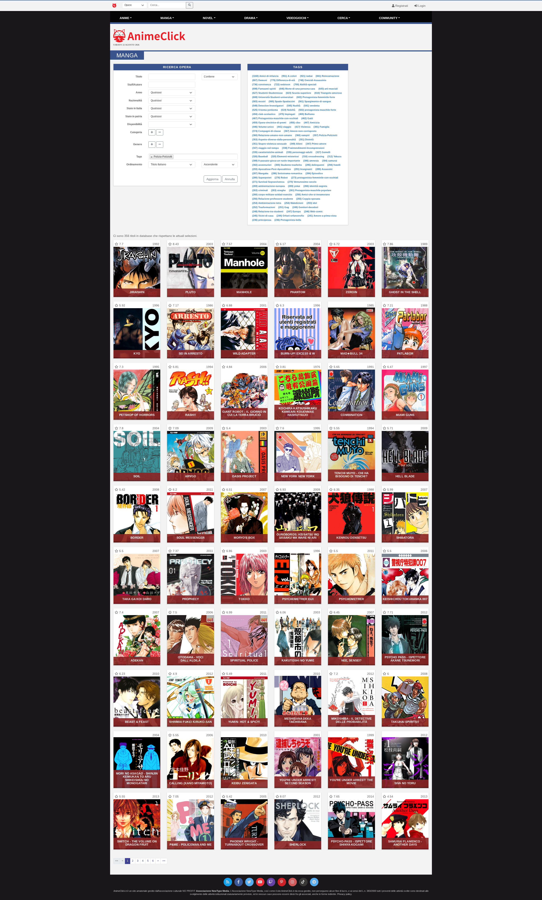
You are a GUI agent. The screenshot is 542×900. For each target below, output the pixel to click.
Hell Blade (405, 476)
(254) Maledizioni (294, 203)
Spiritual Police (244, 660)
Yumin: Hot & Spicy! (244, 721)
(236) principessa (262, 220)
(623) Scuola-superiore (299, 93)
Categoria (136, 132)
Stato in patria (133, 116)
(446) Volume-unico (263, 127)
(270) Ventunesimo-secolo (302, 182)
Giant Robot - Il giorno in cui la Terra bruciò (244, 413)
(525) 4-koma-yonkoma (265, 110)
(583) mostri (259, 101)
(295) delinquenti (315, 165)
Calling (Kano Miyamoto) (190, 783)
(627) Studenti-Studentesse (267, 93)
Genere (137, 144)
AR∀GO (190, 476)
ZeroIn (351, 292)
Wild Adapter (244, 353)
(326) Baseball (260, 156)
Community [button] (388, 18)
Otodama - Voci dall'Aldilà (190, 659)
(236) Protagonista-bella (287, 220)
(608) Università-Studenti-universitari (273, 97)
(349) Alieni (296, 143)
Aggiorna (212, 179)
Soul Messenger (191, 537)
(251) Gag (284, 207)
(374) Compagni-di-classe (266, 131)
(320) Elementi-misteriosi (285, 156)
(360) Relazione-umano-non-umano (272, 135)
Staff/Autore (134, 84)
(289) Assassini (323, 169)
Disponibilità (134, 124)
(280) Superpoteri (262, 177)
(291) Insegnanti (303, 169)
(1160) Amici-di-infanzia (265, 76)
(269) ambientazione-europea (268, 186)
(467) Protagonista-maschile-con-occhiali (275, 118)
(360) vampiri (302, 135)
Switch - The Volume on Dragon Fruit (137, 843)
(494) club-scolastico (264, 114)
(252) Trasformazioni (264, 207)
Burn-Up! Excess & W (298, 353)
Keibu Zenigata (244, 783)
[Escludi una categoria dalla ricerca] (159, 132)
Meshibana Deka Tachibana (297, 720)
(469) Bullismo (307, 114)
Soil (137, 476)
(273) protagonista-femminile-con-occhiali (314, 177)
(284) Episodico (314, 173)
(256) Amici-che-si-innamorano (312, 194)
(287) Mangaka (260, 173)
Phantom (298, 292)
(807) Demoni (260, 80)
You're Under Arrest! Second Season (297, 781)
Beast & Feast (137, 721)
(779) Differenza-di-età (283, 80)
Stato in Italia (134, 108)
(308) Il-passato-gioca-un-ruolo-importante (276, 160)
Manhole (244, 292)
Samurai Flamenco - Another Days (405, 843)
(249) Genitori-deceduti (305, 207)
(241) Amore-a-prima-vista (321, 215)
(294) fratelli (333, 165)
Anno (139, 92)
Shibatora (405, 537)
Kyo (137, 353)
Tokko (244, 599)
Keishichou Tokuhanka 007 (405, 599)
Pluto (190, 292)
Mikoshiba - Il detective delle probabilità (351, 720)
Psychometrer (351, 599)
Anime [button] (124, 18)
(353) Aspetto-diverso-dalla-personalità (274, 139)
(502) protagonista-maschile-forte (317, 110)
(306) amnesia (311, 160)
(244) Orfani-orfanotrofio (291, 215)
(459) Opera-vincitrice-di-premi (269, 122)
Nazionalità (135, 100)
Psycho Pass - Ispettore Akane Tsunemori (405, 659)
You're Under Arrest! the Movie (351, 781)
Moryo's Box (244, 537)
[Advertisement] (324, 37)
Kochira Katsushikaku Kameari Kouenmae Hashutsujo (298, 412)
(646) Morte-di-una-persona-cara (297, 88)
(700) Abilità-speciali (305, 84)
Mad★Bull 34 (351, 353)
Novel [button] (208, 18)
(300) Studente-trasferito (289, 165)
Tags (139, 156)
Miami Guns (405, 415)
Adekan (137, 660)
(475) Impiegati (287, 114)
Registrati (401, 5)
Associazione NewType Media (212, 891)
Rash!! (190, 415)
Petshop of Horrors (137, 415)
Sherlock (297, 844)
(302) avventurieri (262, 165)
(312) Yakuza (334, 156)
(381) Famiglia (321, 127)
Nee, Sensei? (351, 660)
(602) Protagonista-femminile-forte (315, 97)
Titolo (139, 76)
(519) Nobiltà (288, 110)
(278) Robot (281, 177)
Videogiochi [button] (296, 18)
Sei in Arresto (191, 353)
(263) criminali (260, 190)
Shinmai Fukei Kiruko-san (190, 721)
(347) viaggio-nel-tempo (265, 148)
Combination (351, 415)
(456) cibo (295, 122)
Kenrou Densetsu (351, 537)
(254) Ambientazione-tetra (267, 203)
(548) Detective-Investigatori (268, 105)
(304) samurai (329, 160)
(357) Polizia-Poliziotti (325, 135)
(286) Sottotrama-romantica (287, 173)
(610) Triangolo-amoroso (328, 93)
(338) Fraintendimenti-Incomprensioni (303, 148)
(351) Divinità (306, 139)
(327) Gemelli (323, 152)
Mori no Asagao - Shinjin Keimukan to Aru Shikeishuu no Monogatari (137, 778)
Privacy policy (344, 894)
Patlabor (405, 353)
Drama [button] (249, 18)
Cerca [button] (342, 18)
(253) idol (312, 203)
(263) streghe (278, 190)
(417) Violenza (303, 127)
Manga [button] (166, 18)
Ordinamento (134, 164)
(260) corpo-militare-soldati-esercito (272, 194)
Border (136, 537)
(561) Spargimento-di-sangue (314, 101)
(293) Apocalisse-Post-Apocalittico (272, 169)
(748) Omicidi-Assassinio (312, 80)
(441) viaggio (284, 127)
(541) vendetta (311, 105)
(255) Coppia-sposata (308, 198)
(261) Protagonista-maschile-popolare (310, 190)
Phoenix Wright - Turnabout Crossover (244, 843)
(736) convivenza (262, 84)
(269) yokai (294, 186)
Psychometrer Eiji (298, 599)
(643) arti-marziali (328, 88)
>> (163, 860)
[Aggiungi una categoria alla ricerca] (151, 132)
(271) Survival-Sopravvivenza (268, 182)
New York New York (298, 476)
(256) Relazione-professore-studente (273, 198)
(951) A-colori (289, 76)
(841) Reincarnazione (327, 76)
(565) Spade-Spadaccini (282, 101)
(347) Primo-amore (316, 143)
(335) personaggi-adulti (299, 152)
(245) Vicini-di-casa (263, 215)
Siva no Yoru (405, 783)
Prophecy (190, 599)
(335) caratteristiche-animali (268, 152)
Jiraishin (137, 292)
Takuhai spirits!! (405, 721)
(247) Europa (293, 211)
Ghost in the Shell (405, 292)
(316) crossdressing (313, 156)
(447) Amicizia (311, 122)
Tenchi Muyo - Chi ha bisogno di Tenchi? (351, 474)
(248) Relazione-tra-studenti (268, 211)
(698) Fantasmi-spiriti (264, 88)
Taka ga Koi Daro (136, 599)
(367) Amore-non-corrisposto (300, 131)
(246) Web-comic (313, 211)
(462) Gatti (307, 118)
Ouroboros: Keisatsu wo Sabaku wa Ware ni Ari (298, 536)
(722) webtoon (282, 84)
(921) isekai (306, 76)
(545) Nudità (294, 105)
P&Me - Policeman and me (191, 844)
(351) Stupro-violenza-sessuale (269, 143)
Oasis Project (244, 476)
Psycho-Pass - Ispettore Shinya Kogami (351, 843)
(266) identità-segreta (315, 186)
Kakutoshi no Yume (298, 660)
